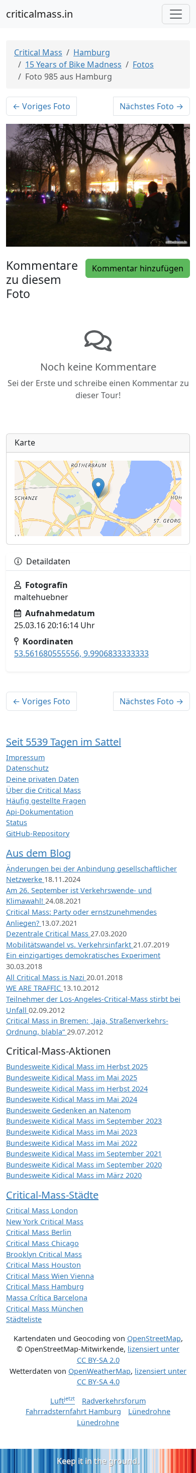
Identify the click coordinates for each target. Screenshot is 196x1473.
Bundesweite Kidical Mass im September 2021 (84, 1153)
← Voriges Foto (41, 106)
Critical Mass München (44, 1308)
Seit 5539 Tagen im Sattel (63, 742)
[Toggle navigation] (176, 14)
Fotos (143, 64)
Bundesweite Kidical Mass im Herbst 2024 (77, 1088)
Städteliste (24, 1319)
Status (16, 822)
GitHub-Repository (37, 833)
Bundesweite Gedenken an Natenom (68, 1110)
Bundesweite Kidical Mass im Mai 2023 (71, 1132)
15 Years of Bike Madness (73, 64)
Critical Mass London (42, 1210)
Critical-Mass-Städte (52, 1195)
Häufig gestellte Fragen (46, 800)
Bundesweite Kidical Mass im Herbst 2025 (77, 1066)
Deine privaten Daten (42, 779)
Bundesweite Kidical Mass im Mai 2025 (71, 1077)
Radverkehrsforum (114, 1401)
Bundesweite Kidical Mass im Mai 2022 (71, 1143)
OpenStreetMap (154, 1338)
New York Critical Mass (44, 1221)
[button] (98, 488)
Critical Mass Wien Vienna (50, 1276)
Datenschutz (27, 768)
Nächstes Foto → (151, 106)
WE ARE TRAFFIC (34, 988)
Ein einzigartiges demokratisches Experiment (83, 955)
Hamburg (91, 52)
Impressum (25, 757)
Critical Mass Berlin (38, 1232)
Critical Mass (38, 52)
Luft (62, 1401)
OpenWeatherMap (99, 1371)
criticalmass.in (39, 14)
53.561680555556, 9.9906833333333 (81, 653)
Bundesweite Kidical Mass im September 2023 (84, 1121)
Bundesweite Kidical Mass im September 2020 (84, 1164)
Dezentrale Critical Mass (48, 933)
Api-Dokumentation (39, 812)
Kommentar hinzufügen (137, 268)
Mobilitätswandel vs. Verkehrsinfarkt (69, 944)
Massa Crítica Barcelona (46, 1297)
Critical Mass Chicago (42, 1243)
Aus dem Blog (38, 853)
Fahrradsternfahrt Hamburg (73, 1411)
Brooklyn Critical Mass (44, 1254)
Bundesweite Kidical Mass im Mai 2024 (71, 1099)
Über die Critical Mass (43, 790)
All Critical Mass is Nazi (46, 977)
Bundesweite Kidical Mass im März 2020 (74, 1175)
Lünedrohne (149, 1411)
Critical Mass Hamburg (45, 1286)
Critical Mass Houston (43, 1265)
